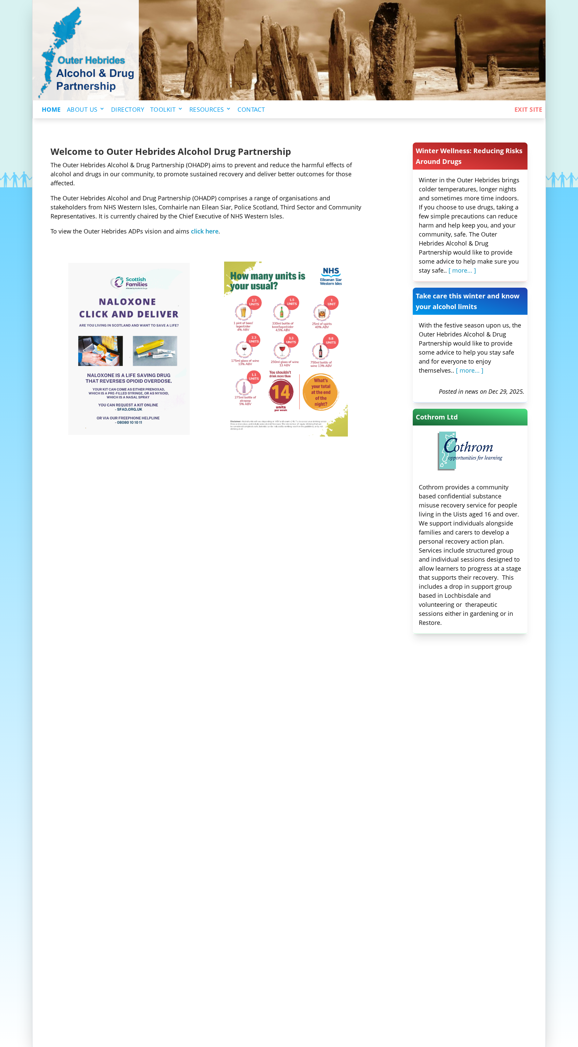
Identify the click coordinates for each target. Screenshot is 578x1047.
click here (204, 231)
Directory (127, 109)
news (471, 391)
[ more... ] (462, 270)
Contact (251, 109)
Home (51, 109)
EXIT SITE (528, 109)
